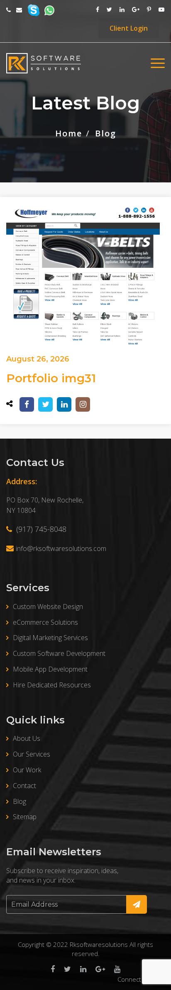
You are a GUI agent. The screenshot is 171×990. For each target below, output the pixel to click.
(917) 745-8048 (40, 529)
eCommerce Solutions (45, 622)
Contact (24, 785)
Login (129, 28)
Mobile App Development (50, 669)
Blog (19, 801)
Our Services (31, 754)
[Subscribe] (136, 904)
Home (68, 133)
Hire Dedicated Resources (52, 684)
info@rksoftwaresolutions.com (61, 548)
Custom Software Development (59, 653)
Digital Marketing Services (50, 637)
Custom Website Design (48, 606)
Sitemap (25, 816)
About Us (26, 738)
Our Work (27, 769)
